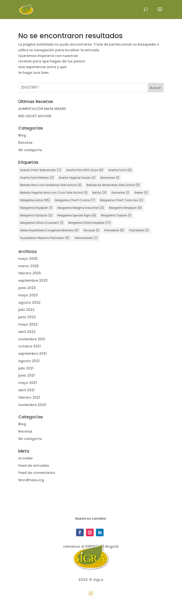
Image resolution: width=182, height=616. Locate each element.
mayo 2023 (28, 295)
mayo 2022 (28, 324)
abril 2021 (26, 390)
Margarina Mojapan (125, 208)
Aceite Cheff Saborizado (40, 170)
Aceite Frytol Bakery (37, 178)
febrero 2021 (29, 397)
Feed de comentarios (36, 472)
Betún (99, 193)
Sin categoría (30, 150)
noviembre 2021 (31, 339)
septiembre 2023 (33, 280)
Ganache (120, 193)
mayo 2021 (27, 382)
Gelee (141, 193)
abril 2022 (27, 331)
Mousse (92, 230)
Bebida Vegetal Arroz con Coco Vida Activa (54, 193)
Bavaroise (109, 178)
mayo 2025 (28, 258)
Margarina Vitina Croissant (42, 223)
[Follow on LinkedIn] (100, 532)
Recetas (25, 142)
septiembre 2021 (32, 353)
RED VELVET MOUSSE (34, 116)
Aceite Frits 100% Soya (85, 170)
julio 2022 (26, 309)
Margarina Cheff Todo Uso (121, 200)
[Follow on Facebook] (80, 532)
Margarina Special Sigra (76, 215)
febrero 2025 (29, 273)
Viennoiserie (86, 238)
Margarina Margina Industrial (80, 208)
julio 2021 (26, 368)
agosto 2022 (29, 302)
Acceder (25, 458)
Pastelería (139, 230)
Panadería (114, 230)
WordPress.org (31, 480)
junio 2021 (26, 375)
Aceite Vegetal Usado (77, 178)
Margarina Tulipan (116, 215)
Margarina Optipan (36, 215)
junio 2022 (27, 317)
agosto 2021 (29, 361)
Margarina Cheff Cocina (75, 200)
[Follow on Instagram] (90, 532)
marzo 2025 (28, 266)
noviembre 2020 (32, 404)
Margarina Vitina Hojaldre (89, 223)
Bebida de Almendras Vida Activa (113, 185)
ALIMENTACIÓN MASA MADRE (42, 108)
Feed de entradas (33, 465)
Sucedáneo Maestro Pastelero (45, 238)
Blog (22, 135)
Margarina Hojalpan (36, 208)
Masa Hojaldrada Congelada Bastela (49, 230)
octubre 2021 (29, 346)
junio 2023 (27, 287)
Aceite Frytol (120, 170)
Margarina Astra (35, 200)
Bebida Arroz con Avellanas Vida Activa (51, 185)
